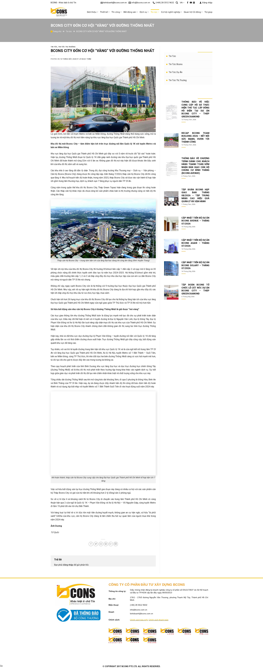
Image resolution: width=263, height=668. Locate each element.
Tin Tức (172, 56)
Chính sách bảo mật (139, 620)
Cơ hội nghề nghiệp (170, 12)
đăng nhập (68, 565)
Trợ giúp (208, 12)
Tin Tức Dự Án (175, 72)
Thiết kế (104, 12)
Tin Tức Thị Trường (178, 80)
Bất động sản (130, 12)
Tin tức (154, 12)
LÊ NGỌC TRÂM (85, 59)
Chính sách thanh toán (158, 620)
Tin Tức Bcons (175, 64)
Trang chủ (57, 31)
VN (181, 3)
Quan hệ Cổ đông (192, 12)
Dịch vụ (143, 12)
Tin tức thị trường (66, 47)
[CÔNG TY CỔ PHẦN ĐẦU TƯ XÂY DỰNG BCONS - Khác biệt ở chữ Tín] (64, 12)
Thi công (116, 12)
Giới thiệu (91, 12)
